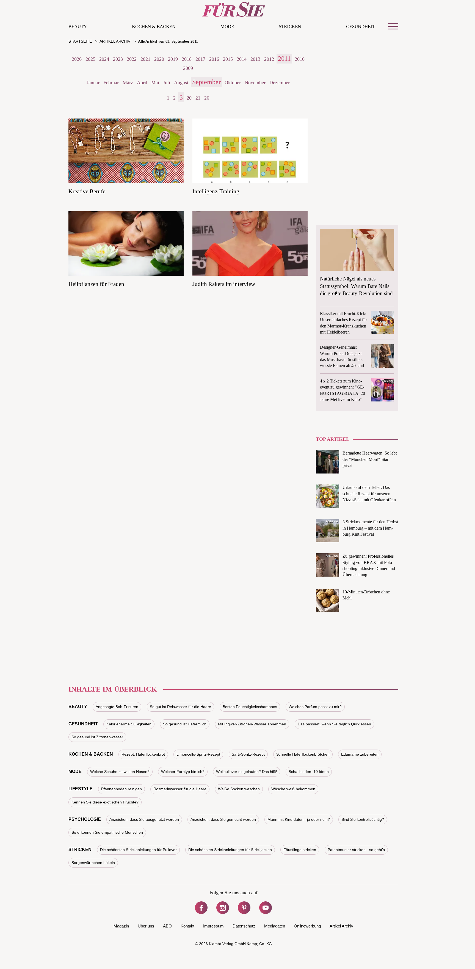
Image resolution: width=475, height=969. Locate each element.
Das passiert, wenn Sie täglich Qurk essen (334, 724)
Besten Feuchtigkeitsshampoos (250, 706)
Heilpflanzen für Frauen (96, 284)
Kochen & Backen (153, 26)
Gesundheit (360, 26)
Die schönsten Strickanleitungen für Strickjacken (230, 849)
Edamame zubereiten (360, 754)
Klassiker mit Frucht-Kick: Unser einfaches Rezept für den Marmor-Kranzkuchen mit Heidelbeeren (343, 322)
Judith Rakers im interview (223, 284)
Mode (227, 26)
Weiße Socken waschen (239, 789)
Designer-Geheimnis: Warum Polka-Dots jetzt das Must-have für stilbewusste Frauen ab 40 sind (342, 356)
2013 (255, 59)
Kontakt (187, 926)
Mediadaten (274, 926)
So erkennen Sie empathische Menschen (107, 832)
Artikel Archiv (341, 926)
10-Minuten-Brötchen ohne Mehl (366, 595)
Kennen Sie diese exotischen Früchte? (105, 802)
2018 (187, 59)
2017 (200, 59)
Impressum (213, 926)
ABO (167, 926)
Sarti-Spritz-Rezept (248, 754)
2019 (173, 59)
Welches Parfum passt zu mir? (315, 706)
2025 (90, 59)
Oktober (233, 82)
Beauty (77, 26)
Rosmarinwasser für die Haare (179, 789)
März (128, 82)
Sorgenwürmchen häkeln (93, 862)
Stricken (290, 26)
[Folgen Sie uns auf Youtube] (265, 907)
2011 (284, 58)
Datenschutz (244, 926)
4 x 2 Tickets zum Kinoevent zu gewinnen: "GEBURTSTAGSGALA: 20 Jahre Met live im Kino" (342, 390)
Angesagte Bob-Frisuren (117, 706)
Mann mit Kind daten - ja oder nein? (298, 819)
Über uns (146, 926)
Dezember (279, 82)
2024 (104, 59)
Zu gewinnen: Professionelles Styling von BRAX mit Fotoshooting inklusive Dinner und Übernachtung (369, 565)
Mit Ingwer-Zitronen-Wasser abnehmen (252, 724)
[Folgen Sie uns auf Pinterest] (244, 907)
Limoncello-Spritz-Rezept (198, 754)
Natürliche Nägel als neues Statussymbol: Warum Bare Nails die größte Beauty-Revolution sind (356, 286)
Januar (93, 82)
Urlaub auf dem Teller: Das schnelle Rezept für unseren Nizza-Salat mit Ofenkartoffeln (369, 493)
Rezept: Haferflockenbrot (143, 754)
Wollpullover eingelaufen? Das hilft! (246, 771)
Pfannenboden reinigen (121, 789)
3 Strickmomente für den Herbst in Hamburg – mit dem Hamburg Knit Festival (370, 527)
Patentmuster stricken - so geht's (356, 849)
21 (197, 98)
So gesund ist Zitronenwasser (97, 737)
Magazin (121, 926)
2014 (242, 59)
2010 (300, 59)
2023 (118, 59)
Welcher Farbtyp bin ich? (183, 771)
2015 (228, 59)
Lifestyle (80, 788)
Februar (111, 82)
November (255, 82)
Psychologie (84, 819)
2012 (269, 59)
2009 (188, 68)
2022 (132, 59)
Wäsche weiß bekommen (293, 789)
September (206, 82)
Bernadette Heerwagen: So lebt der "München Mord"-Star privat (370, 459)
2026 (77, 59)
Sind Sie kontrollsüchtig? (362, 819)
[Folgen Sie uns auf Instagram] (222, 907)
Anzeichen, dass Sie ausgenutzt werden (144, 819)
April (142, 82)
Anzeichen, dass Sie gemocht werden (223, 819)
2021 (145, 59)
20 (189, 98)
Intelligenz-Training (215, 191)
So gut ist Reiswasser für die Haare (180, 706)
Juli (166, 82)
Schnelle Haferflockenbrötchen (303, 754)
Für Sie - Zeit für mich (233, 9)
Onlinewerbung (307, 926)
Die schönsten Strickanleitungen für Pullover (138, 849)
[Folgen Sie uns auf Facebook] (201, 907)
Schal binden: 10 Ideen (309, 771)
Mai (155, 82)
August (181, 82)
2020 (159, 59)
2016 (214, 59)
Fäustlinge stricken (299, 849)
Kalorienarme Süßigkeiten (128, 724)
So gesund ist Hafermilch (184, 724)
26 (206, 98)
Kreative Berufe (86, 191)
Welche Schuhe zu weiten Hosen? (120, 771)
